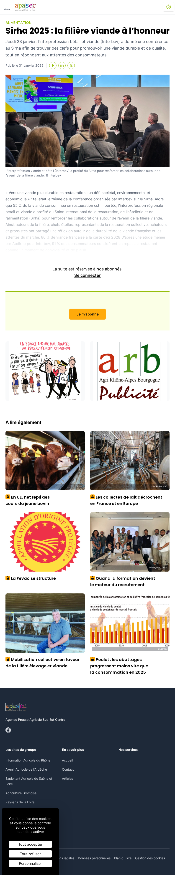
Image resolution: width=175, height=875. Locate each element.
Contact (68, 769)
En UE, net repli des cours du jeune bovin (27, 500)
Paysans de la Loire (19, 802)
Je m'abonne (88, 314)
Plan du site (122, 858)
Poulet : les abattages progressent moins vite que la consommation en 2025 (119, 666)
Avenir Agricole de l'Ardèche (26, 769)
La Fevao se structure (32, 578)
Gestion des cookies (150, 858)
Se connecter (87, 275)
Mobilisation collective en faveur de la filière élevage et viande (42, 663)
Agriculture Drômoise (20, 793)
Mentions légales (61, 858)
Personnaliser (30, 863)
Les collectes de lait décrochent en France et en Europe (126, 500)
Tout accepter (30, 844)
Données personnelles (94, 858)
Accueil (67, 760)
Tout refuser (30, 854)
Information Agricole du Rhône (27, 760)
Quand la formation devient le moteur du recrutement (122, 581)
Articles (67, 778)
